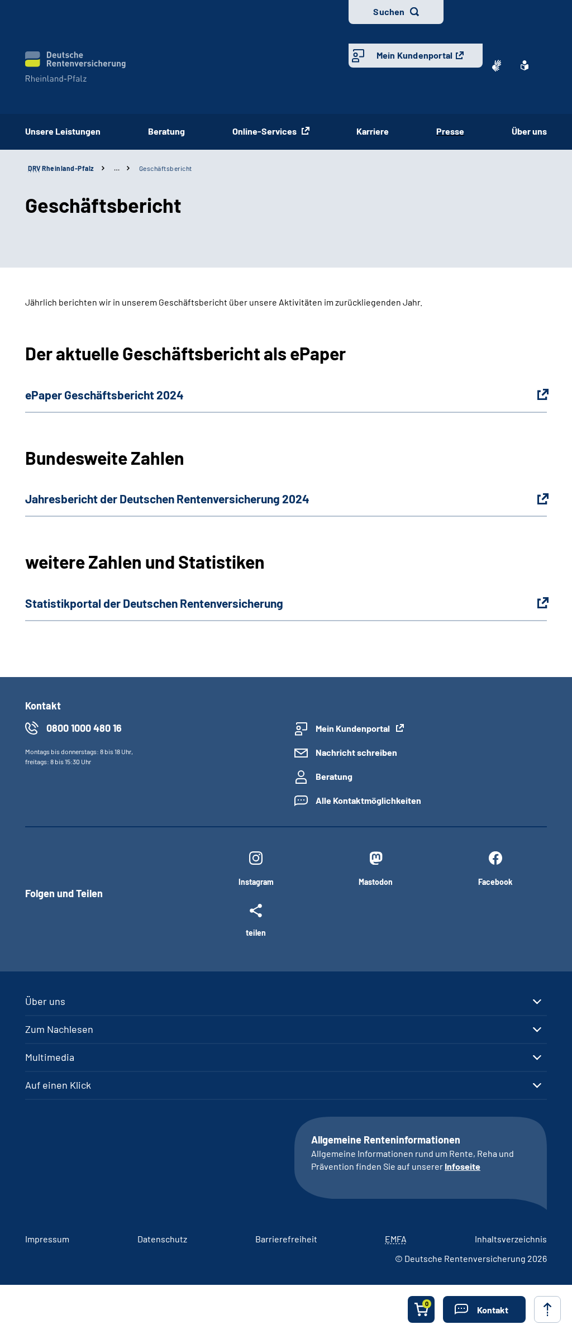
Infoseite (462, 1166)
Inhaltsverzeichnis (511, 1238)
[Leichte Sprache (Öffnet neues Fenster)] (524, 65)
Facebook (495, 882)
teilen (256, 932)
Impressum (47, 1238)
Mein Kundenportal (414, 55)
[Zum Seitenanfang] (547, 1309)
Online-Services (265, 131)
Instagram (256, 882)
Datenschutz (162, 1238)
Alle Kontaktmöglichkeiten (368, 800)
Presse (450, 131)
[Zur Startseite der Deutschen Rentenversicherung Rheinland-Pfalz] (75, 66)
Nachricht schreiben (356, 752)
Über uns (529, 131)
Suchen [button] (388, 11)
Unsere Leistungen (63, 131)
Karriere (372, 131)
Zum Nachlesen (59, 1029)
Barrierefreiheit (286, 1238)
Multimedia (49, 1057)
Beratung (166, 131)
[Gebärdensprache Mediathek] (496, 65)
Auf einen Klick (58, 1085)
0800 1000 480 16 (84, 728)
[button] (484, 1309)
